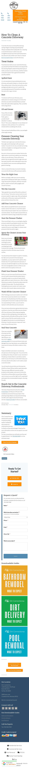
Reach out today (10, 399)
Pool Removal (5, 720)
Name (6, 505)
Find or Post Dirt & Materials (9, 442)
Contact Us (15, 484)
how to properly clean (7, 57)
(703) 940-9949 (15, 478)
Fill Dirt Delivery (5, 718)
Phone (6, 520)
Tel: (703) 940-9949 (6, 727)
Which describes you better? (12, 512)
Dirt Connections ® (17, 763)
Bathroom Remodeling (7, 715)
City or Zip (7, 534)
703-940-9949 (16, 436)
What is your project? (9, 541)
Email (5, 527)
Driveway (4, 458)
